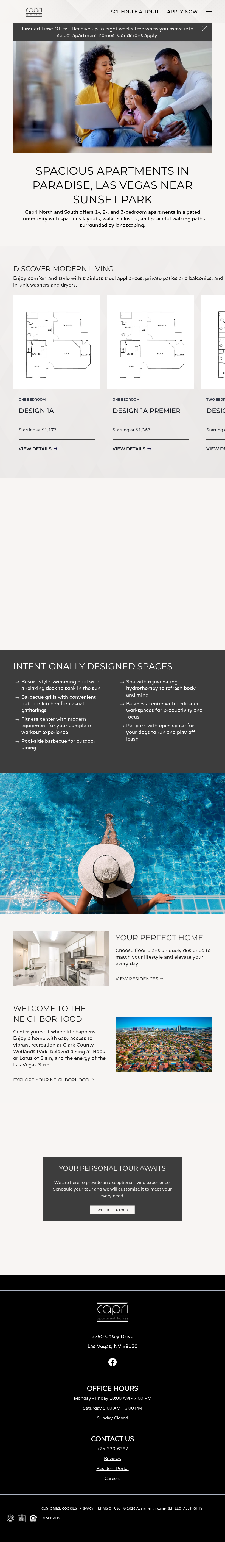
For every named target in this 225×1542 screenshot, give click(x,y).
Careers (112, 1478)
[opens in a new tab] (112, 1364)
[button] (209, 11)
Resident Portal (113, 1468)
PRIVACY (86, 1508)
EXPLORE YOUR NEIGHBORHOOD (51, 1080)
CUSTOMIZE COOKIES (59, 1508)
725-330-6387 (112, 1449)
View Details (35, 448)
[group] (56, 378)
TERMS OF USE (108, 1508)
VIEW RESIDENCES (137, 978)
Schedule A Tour (134, 12)
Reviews (112, 1458)
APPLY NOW (182, 12)
